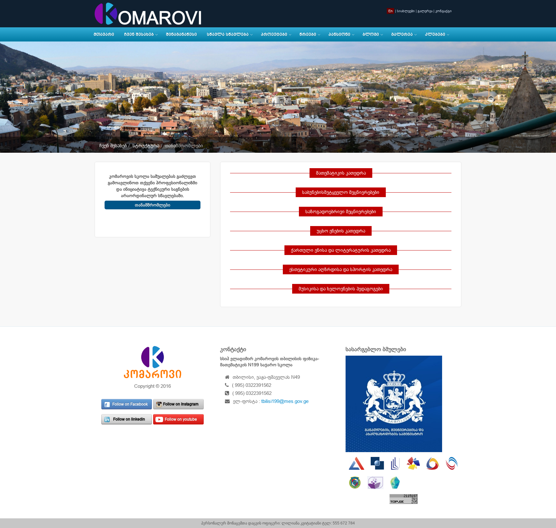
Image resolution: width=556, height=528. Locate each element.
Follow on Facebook (130, 404)
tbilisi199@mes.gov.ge (285, 401)
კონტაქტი (443, 11)
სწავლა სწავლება (228, 34)
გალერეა (425, 11)
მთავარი (104, 34)
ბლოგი (371, 34)
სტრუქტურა (146, 145)
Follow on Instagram (181, 404)
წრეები (308, 34)
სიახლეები (406, 11)
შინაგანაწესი (181, 34)
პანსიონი (339, 34)
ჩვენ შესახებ (139, 34)
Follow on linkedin (129, 419)
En (390, 11)
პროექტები (274, 34)
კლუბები (435, 34)
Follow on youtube (181, 419)
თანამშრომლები (152, 204)
